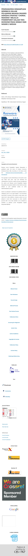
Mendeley (7, 396)
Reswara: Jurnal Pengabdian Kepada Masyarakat (15, 1)
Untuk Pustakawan (6, 439)
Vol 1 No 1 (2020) (14, 4)
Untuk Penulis (5, 437)
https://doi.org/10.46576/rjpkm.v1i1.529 (13, 44)
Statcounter (5, 424)
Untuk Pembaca (5, 435)
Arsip (8, 4)
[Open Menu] (1, 1)
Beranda (3, 4)
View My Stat (5, 426)
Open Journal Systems (7, 228)
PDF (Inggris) (6, 138)
